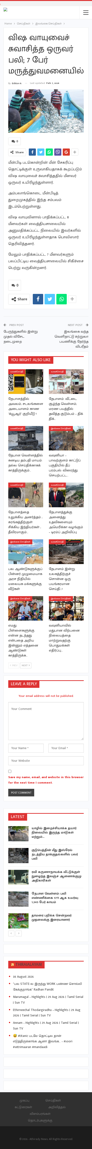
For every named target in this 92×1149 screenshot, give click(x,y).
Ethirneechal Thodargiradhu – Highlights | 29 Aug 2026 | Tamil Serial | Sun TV (46, 1012)
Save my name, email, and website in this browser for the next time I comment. (46, 780)
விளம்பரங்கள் (40, 1113)
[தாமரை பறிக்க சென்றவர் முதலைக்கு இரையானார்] (18, 921)
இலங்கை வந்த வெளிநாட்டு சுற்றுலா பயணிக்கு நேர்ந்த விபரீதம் (71, 339)
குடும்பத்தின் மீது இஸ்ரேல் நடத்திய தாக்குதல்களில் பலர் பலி (55, 854)
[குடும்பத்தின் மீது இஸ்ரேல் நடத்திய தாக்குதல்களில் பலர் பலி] (18, 855)
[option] (46, 878)
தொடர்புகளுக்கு (40, 1120)
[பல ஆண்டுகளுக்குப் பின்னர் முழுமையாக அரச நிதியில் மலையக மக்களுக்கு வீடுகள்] (25, 551)
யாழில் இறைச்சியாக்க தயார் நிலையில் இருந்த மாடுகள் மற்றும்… (54, 832)
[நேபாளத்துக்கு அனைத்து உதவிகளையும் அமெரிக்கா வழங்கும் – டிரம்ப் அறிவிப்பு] (66, 495)
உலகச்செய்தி (16, 371)
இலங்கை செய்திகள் (61, 428)
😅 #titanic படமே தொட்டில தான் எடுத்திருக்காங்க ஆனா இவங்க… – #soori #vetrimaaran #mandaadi (42, 1041)
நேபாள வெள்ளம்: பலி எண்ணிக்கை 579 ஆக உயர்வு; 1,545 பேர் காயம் (55, 898)
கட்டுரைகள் (23, 1107)
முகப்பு (24, 1100)
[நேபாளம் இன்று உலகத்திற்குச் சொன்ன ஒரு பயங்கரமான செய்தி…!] (66, 551)
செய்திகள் (53, 1100)
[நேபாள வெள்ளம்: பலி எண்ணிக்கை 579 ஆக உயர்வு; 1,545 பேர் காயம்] (18, 899)
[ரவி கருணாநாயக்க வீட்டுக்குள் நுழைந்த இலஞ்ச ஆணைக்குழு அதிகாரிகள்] (18, 877)
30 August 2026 (23, 976)
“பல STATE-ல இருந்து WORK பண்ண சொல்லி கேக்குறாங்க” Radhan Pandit (47, 986)
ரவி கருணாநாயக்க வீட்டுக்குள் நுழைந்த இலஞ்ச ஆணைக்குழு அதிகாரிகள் (56, 876)
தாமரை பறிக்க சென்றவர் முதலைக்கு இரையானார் (51, 917)
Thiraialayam (28, 964)
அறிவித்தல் (57, 1107)
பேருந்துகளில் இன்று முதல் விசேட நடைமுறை (21, 337)
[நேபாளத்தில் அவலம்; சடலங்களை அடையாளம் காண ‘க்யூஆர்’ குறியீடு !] (25, 381)
